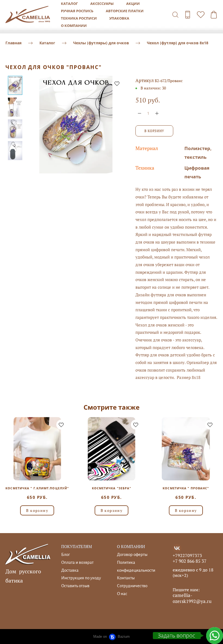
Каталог (47, 42)
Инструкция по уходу (81, 577)
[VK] (177, 548)
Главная (13, 42)
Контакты (126, 577)
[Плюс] (157, 113)
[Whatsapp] (214, 635)
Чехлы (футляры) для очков (101, 42)
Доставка (70, 570)
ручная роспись (77, 10)
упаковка (119, 18)
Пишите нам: (186, 589)
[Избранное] (201, 14)
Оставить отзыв (75, 585)
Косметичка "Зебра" (111, 488)
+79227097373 (187, 555)
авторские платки (125, 10)
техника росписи (79, 18)
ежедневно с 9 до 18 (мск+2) (193, 572)
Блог (65, 554)
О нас (122, 593)
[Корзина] (214, 14)
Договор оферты (132, 554)
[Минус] (139, 113)
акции (133, 3)
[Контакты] (187, 14)
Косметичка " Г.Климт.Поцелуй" (37, 488)
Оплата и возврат (77, 562)
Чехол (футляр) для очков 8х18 (177, 42)
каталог (69, 3)
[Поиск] (175, 14)
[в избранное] (117, 83)
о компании (74, 25)
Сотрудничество (132, 585)
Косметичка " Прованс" (186, 488)
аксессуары (102, 3)
